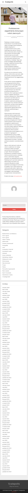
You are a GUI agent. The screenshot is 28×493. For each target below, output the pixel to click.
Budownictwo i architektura (9, 233)
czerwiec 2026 (6, 291)
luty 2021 (4, 417)
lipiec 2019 (5, 454)
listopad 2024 (6, 328)
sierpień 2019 (5, 452)
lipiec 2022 (5, 383)
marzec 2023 (5, 368)
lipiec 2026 (5, 289)
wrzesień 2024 (6, 332)
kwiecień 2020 (6, 436)
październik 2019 (6, 448)
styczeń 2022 (5, 395)
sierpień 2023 (5, 358)
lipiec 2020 (5, 430)
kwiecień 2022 (6, 389)
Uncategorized (6, 276)
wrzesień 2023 (6, 356)
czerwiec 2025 (6, 315)
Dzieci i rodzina (6, 239)
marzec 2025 (5, 321)
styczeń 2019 (5, 466)
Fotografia (5, 245)
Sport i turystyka (6, 273)
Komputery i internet (7, 249)
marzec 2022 (5, 391)
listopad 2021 (6, 399)
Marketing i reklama (7, 257)
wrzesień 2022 (6, 379)
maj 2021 (4, 411)
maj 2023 (4, 364)
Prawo (4, 265)
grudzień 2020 (6, 420)
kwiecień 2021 (6, 413)
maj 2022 (4, 387)
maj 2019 (4, 458)
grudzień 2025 (6, 303)
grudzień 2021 (6, 397)
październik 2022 (6, 377)
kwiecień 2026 (6, 295)
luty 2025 (4, 323)
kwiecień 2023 (6, 366)
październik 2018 (6, 471)
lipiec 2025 (5, 313)
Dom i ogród (5, 235)
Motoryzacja (5, 261)
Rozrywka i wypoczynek (8, 269)
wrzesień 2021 (6, 403)
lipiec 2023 (5, 360)
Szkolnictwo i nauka (7, 275)
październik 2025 (6, 307)
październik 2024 (6, 330)
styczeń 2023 (5, 372)
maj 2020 (4, 434)
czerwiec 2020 (6, 432)
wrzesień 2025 (6, 309)
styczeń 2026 (5, 301)
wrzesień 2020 (6, 426)
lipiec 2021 (5, 407)
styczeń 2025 (5, 324)
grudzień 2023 (6, 350)
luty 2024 (4, 346)
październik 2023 (6, 354)
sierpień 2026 (5, 287)
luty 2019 (4, 464)
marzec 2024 (5, 344)
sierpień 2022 (5, 381)
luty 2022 (4, 393)
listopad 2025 (6, 305)
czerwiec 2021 (6, 409)
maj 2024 (4, 340)
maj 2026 (4, 293)
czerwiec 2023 (6, 362)
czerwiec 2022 (6, 385)
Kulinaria (4, 253)
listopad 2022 (6, 375)
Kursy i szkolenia (6, 255)
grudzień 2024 (6, 326)
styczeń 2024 (5, 348)
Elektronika (5, 241)
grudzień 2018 (6, 467)
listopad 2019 (6, 446)
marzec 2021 (5, 415)
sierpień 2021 (5, 405)
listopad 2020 (6, 422)
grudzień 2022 (6, 373)
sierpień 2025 (5, 311)
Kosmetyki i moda (6, 251)
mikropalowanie (18, 176)
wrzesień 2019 (6, 450)
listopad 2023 (6, 352)
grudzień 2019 (6, 444)
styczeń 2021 (5, 419)
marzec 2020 (5, 438)
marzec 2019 (5, 462)
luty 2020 (4, 440)
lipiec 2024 (5, 336)
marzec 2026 (5, 297)
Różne (4, 267)
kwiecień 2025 (6, 319)
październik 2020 (6, 424)
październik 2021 (6, 401)
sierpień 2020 (5, 428)
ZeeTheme (14, 491)
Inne (3, 247)
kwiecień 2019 (6, 460)
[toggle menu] (3, 2)
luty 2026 (4, 299)
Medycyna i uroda (7, 259)
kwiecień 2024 (6, 342)
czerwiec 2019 (6, 456)
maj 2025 (4, 317)
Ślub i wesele (5, 271)
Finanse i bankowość (7, 243)
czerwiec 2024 (6, 338)
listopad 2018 (6, 469)
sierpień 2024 (5, 334)
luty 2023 (4, 370)
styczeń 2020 (5, 442)
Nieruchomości (6, 263)
